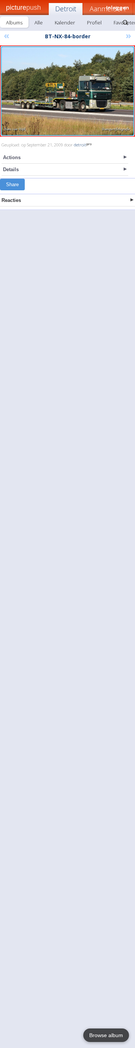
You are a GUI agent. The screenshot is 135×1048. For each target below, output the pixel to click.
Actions (12, 157)
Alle (38, 22)
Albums (14, 22)
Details (11, 169)
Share (12, 184)
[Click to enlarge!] (67, 91)
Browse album (106, 1035)
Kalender (65, 22)
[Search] (125, 23)
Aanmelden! (108, 8)
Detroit (65, 8)
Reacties (11, 200)
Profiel (94, 22)
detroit (80, 145)
